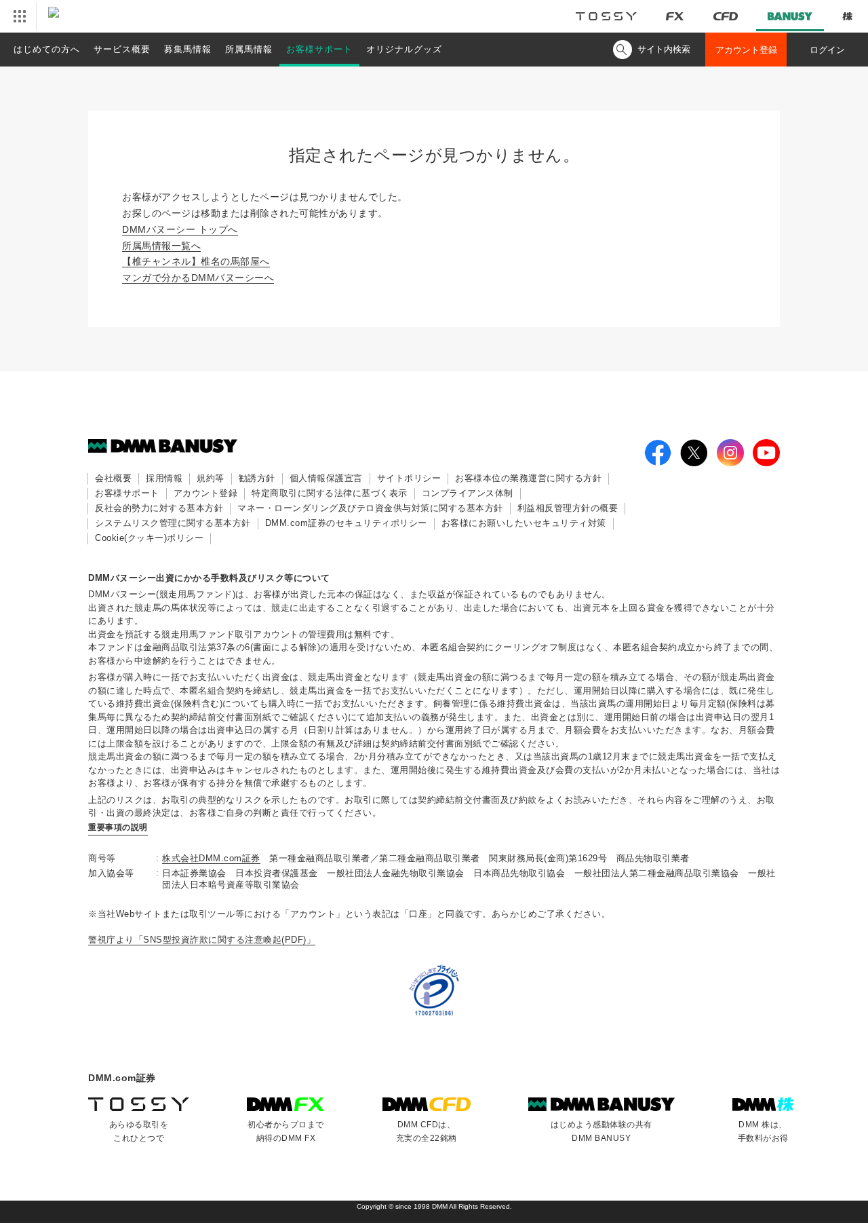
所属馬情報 (249, 49)
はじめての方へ (47, 49)
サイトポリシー (409, 478)
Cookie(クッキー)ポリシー (149, 538)
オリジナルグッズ (404, 49)
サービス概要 (122, 49)
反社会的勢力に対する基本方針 (159, 508)
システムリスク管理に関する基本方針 (173, 523)
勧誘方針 (257, 478)
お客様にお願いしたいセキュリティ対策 (523, 523)
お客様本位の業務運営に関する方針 (528, 478)
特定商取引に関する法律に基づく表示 (330, 493)
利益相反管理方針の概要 (567, 508)
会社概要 (113, 478)
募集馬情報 (188, 49)
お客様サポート (319, 49)
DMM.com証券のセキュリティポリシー (346, 523)
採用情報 (164, 478)
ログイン (827, 50)
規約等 (210, 478)
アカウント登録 (746, 50)
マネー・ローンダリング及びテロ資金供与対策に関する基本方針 (370, 508)
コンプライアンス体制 (467, 493)
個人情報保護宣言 (326, 478)
